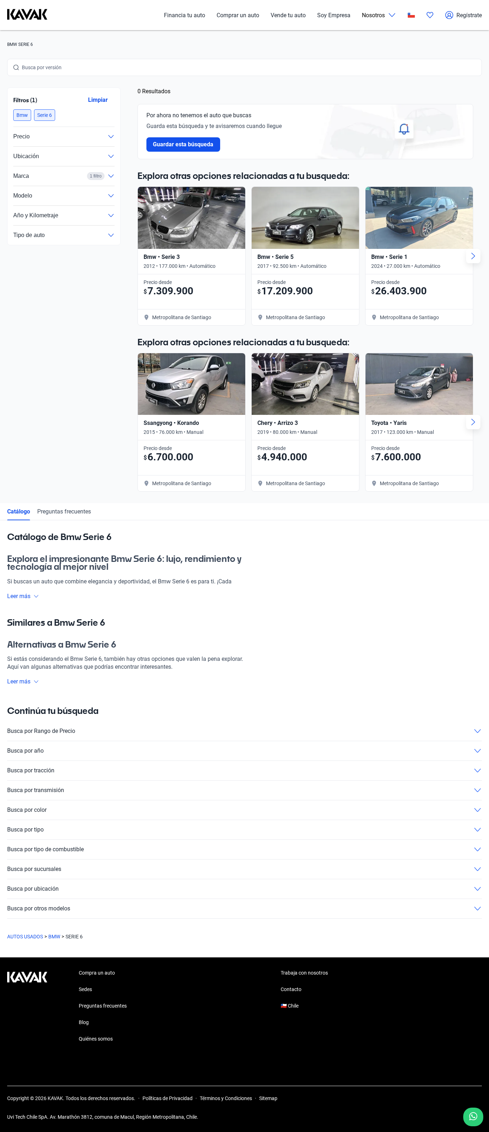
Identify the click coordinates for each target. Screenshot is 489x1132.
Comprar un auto (238, 15)
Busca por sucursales (34, 869)
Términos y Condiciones (226, 1098)
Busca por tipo (25, 829)
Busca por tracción (30, 770)
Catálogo (18, 511)
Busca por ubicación (33, 888)
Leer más (18, 596)
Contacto (291, 989)
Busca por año (25, 750)
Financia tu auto (184, 15)
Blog (84, 1022)
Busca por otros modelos (38, 908)
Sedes (85, 989)
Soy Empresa (333, 15)
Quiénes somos (96, 1039)
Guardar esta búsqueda (183, 144)
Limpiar (98, 99)
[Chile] (411, 15)
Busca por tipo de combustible (45, 849)
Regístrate (469, 15)
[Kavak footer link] (27, 1006)
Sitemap (268, 1098)
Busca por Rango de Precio (41, 731)
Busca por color (27, 809)
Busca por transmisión (35, 790)
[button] (22, 115)
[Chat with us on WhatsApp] (473, 1117)
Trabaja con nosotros (304, 973)
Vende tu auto (288, 15)
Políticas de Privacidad (167, 1098)
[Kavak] (27, 15)
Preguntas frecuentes (64, 511)
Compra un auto (97, 973)
